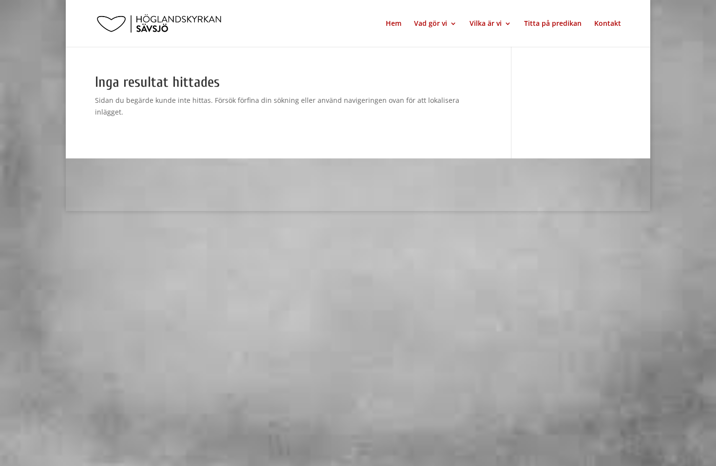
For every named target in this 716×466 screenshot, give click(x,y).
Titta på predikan (553, 24)
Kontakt (607, 24)
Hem (393, 24)
